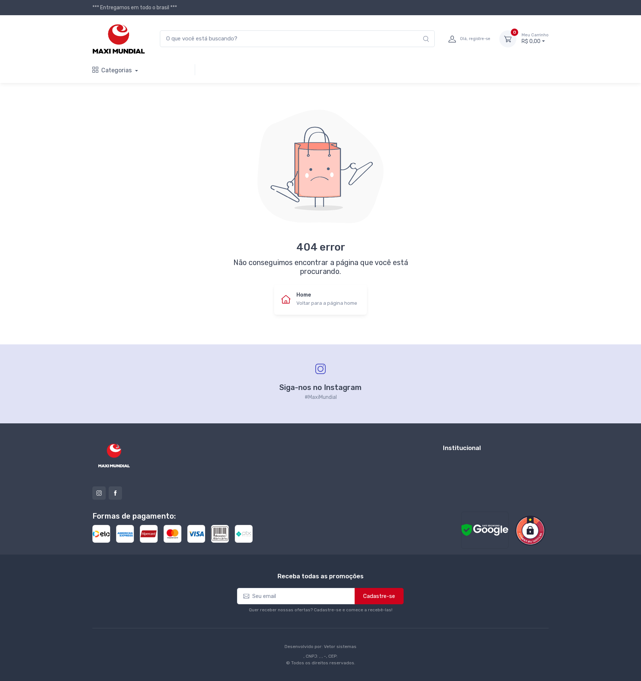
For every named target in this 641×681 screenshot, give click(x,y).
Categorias (117, 70)
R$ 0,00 (535, 39)
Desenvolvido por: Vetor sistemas (320, 646)
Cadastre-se (379, 596)
